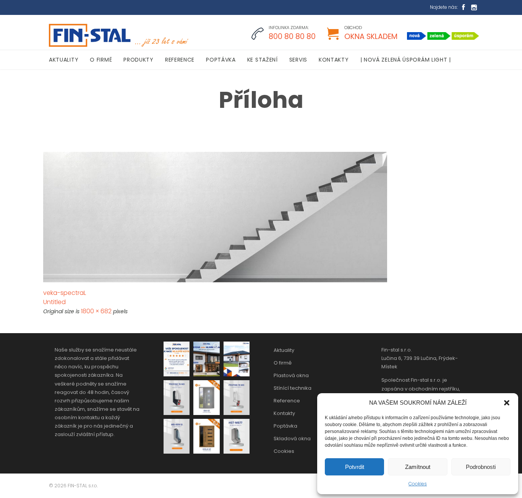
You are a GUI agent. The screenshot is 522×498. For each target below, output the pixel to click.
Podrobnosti (481, 467)
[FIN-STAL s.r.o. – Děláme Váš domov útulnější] (117, 35)
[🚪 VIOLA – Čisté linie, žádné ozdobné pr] (206, 436)
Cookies (418, 483)
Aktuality (284, 350)
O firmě (283, 362)
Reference (287, 400)
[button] (507, 403)
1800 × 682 (96, 311)
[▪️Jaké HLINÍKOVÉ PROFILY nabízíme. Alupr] (177, 436)
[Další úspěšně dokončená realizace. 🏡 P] (237, 359)
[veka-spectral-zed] (261, 217)
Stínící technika (292, 388)
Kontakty (284, 413)
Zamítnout (417, 467)
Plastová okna (291, 375)
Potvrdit (354, 467)
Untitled (54, 302)
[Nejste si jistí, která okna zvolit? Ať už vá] (206, 359)
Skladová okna (292, 438)
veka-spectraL (64, 292)
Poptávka (285, 426)
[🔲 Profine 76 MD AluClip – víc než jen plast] (177, 397)
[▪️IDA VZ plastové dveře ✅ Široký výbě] (206, 397)
